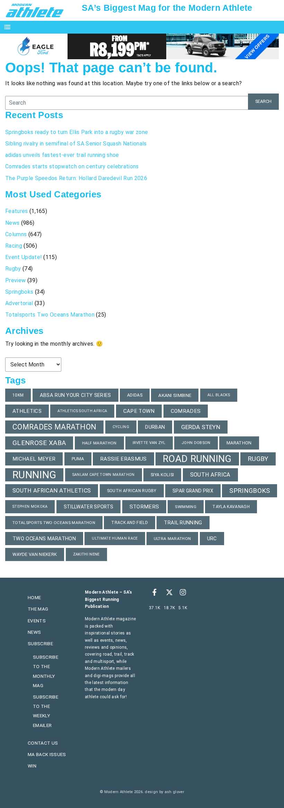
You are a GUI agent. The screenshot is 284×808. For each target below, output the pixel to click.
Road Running (197, 458)
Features (16, 211)
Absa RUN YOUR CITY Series (75, 395)
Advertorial (19, 303)
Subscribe (40, 643)
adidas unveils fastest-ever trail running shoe (62, 155)
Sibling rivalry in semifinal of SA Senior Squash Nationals (76, 143)
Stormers (144, 507)
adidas (134, 395)
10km (18, 395)
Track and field (129, 522)
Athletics (27, 411)
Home (34, 597)
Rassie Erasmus (123, 459)
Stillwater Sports (88, 506)
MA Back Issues (47, 754)
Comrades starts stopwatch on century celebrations (72, 166)
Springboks (19, 291)
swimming (185, 506)
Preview (15, 280)
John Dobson (196, 443)
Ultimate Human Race (114, 538)
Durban (155, 427)
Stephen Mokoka (29, 506)
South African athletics (51, 490)
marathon (239, 442)
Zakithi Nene (86, 554)
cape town (139, 411)
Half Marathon (99, 443)
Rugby (13, 268)
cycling (121, 427)
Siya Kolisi (162, 474)
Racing (13, 245)
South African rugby (132, 490)
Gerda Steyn (201, 427)
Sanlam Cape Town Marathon (103, 474)
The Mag (38, 609)
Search (263, 101)
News (12, 223)
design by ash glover (164, 792)
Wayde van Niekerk (34, 554)
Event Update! (23, 257)
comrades (186, 411)
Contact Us (43, 743)
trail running (183, 523)
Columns (16, 234)
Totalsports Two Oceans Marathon (50, 314)
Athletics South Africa (82, 411)
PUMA (78, 458)
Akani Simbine (174, 395)
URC (212, 538)
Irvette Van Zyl (149, 443)
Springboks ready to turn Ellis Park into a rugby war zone (76, 132)
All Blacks (218, 395)
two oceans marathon (44, 538)
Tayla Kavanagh (230, 506)
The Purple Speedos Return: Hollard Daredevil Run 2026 (77, 178)
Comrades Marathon (54, 427)
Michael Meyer (33, 459)
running (34, 475)
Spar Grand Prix (192, 491)
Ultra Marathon (172, 538)
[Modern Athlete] (34, 10)
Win (32, 766)
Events (37, 620)
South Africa (210, 474)
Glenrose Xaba (39, 443)
